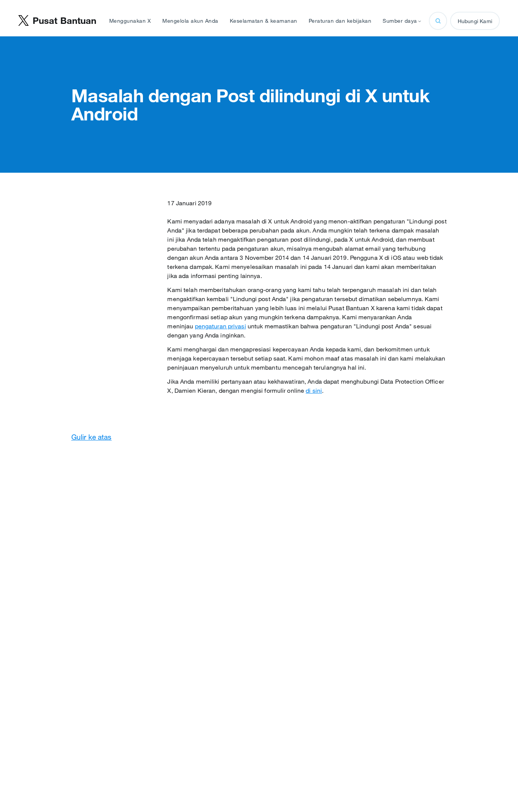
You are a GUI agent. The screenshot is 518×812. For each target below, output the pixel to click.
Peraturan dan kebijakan (340, 20)
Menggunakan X (130, 20)
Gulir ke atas (91, 437)
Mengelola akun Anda (190, 20)
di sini (314, 390)
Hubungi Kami (475, 21)
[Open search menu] (438, 21)
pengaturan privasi (220, 326)
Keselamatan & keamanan (263, 20)
